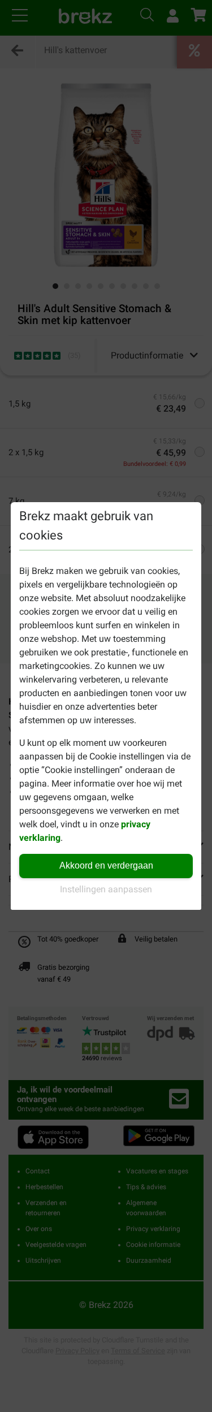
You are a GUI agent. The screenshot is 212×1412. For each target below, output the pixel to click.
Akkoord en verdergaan (106, 865)
